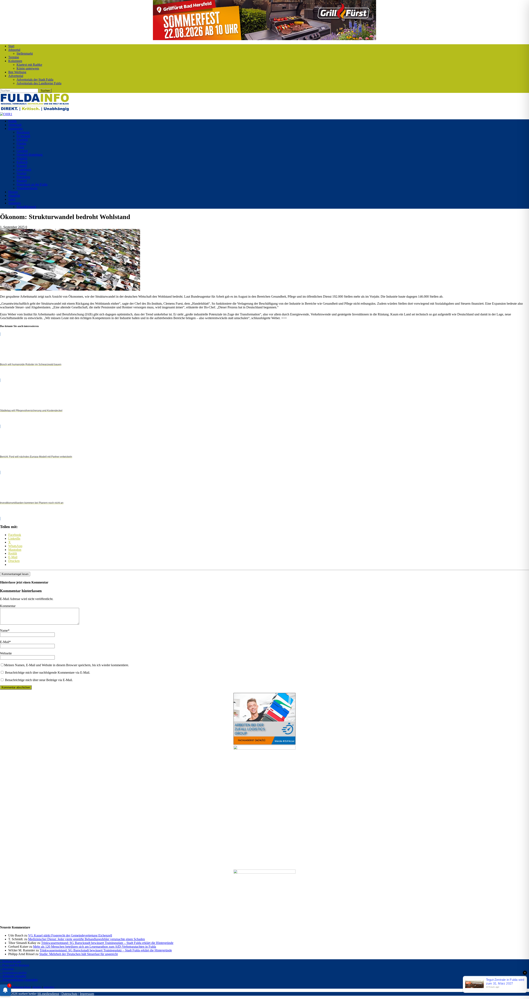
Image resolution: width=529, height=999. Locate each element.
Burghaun (23, 132)
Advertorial (15, 76)
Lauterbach (24, 169)
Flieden (21, 143)
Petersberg (23, 177)
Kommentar (7, 606)
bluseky (37, 986)
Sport (11, 199)
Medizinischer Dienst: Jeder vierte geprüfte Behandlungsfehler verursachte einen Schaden (86, 939)
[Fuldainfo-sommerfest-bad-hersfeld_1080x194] (264, 39)
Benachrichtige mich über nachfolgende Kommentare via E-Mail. (47, 672)
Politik (12, 121)
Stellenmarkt (25, 53)
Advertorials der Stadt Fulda (35, 79)
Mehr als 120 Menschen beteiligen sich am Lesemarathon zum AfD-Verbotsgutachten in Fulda (94, 946)
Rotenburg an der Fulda (32, 184)
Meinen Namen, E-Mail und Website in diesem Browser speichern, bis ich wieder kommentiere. (66, 665)
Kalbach (22, 162)
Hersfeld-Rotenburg (30, 154)
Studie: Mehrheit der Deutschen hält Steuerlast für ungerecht (78, 954)
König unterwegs (28, 68)
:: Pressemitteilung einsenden (19, 979)
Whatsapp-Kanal (21, 986)
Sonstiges (14, 203)
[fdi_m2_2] (264, 872)
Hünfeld (22, 158)
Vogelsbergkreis (27, 188)
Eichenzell (23, 136)
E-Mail (4, 642)
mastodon (48, 986)
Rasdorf (22, 180)
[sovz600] (264, 748)
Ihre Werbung (17, 72)
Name (4, 630)
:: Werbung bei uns (10, 961)
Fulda (20, 147)
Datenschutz (69, 993)
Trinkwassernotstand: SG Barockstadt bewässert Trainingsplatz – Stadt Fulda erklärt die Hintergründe (107, 943)
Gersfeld (22, 151)
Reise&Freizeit (26, 206)
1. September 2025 (12, 227)
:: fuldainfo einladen (13, 976)
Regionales (15, 128)
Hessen (13, 192)
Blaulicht (14, 195)
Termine (13, 57)
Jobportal (14, 50)
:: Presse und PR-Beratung (14, 965)
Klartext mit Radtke (29, 64)
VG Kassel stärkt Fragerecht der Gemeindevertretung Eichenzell (70, 935)
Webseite (6, 653)
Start (11, 46)
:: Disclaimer (7, 968)
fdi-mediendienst (48, 993)
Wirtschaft (14, 125)
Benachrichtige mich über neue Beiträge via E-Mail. (39, 680)
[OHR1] (6, 114)
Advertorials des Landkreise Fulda (39, 83)
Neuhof (21, 173)
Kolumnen (15, 61)
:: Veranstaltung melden (13, 972)
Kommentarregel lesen (15, 574)
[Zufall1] (264, 743)
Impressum (87, 993)
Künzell (22, 166)
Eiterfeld (22, 139)
